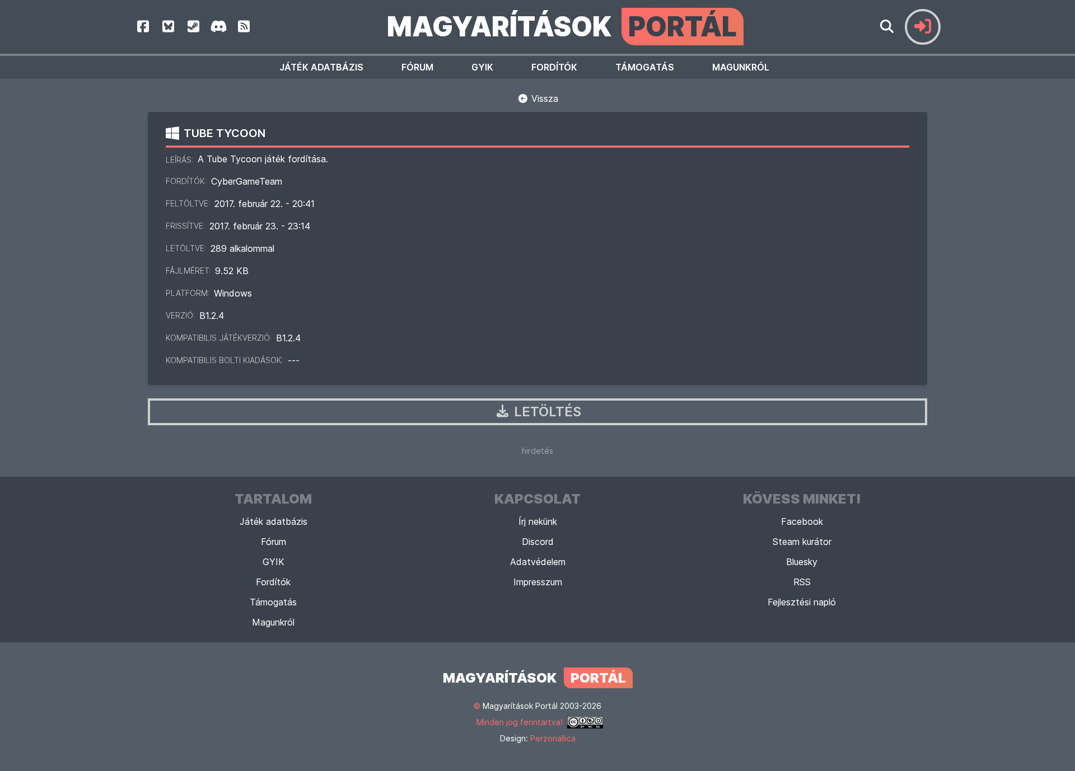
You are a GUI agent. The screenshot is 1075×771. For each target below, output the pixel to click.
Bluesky (801, 561)
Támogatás (644, 67)
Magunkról (740, 67)
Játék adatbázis (321, 67)
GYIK (482, 67)
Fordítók (554, 67)
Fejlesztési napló (802, 602)
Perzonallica (553, 738)
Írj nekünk (537, 521)
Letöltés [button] (546, 411)
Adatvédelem (537, 561)
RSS (802, 581)
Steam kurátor (802, 541)
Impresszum (537, 581)
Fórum (417, 67)
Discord (538, 541)
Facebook (802, 521)
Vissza (543, 98)
